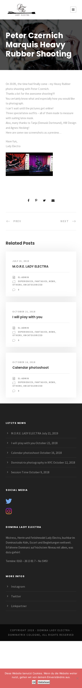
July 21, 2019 (20, 261)
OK (33, 682)
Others (17, 284)
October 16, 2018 (23, 362)
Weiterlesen (44, 682)
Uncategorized (33, 284)
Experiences (25, 281)
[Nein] (77, 678)
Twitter (16, 596)
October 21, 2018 (23, 311)
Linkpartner (19, 606)
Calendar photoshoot (30, 367)
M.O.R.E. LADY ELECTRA (30, 266)
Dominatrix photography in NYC (32, 462)
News (52, 281)
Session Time (19, 472)
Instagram (18, 586)
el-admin (23, 277)
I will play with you (27, 317)
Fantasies (41, 281)
